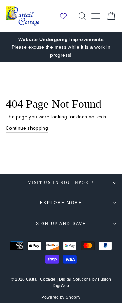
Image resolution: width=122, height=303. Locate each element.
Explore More (61, 203)
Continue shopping (27, 128)
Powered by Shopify (61, 297)
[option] (61, 47)
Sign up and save (61, 224)
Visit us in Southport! (61, 183)
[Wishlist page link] (67, 16)
